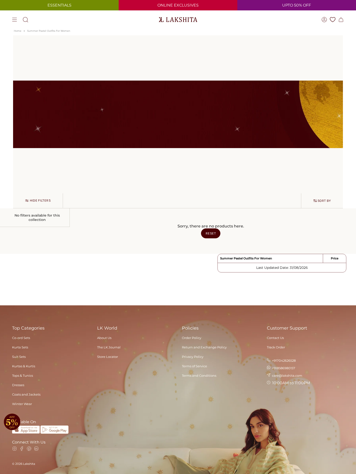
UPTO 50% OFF (296, 5)
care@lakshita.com (286, 375)
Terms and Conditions (199, 375)
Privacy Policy (192, 357)
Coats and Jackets (26, 394)
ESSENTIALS (59, 5)
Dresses (18, 385)
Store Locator (107, 357)
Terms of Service (194, 366)
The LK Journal (109, 347)
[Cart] (341, 19)
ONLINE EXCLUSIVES (178, 5)
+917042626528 (283, 360)
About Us (104, 338)
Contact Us (275, 338)
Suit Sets (19, 357)
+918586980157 (283, 368)
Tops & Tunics (22, 375)
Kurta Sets (20, 347)
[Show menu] (14, 19)
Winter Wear (22, 404)
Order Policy (191, 338)
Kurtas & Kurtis (23, 366)
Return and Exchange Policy (204, 347)
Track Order (276, 347)
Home (17, 30)
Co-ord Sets (21, 338)
